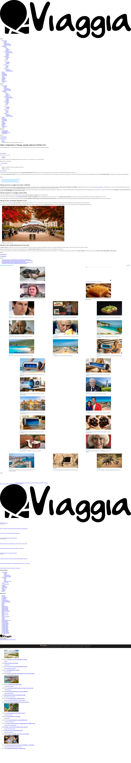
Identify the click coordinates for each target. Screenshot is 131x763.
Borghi (5, 42)
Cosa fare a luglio (5, 628)
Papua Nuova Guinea (9, 116)
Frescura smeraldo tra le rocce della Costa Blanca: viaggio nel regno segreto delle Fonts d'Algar (17, 262)
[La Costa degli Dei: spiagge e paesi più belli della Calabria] (66, 718)
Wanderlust (4, 78)
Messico (7, 54)
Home (3, 140)
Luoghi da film (4, 75)
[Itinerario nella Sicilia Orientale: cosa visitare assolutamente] (66, 689)
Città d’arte (4, 599)
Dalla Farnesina (4, 133)
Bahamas (7, 55)
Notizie (3, 583)
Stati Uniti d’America (9, 52)
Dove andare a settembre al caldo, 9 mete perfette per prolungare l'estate (13, 261)
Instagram (3, 157)
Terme (3, 618)
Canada (7, 53)
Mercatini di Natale (5, 612)
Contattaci (7, 639)
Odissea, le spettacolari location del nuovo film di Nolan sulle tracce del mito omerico (13, 528)
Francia (7, 48)
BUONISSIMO (85, 645)
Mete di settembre (5, 130)
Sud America (6, 56)
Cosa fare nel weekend (5, 600)
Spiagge (3, 617)
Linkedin (3, 156)
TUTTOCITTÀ (72, 645)
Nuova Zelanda (8, 70)
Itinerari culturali (4, 606)
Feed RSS (11, 639)
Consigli (3, 141)
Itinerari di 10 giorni (5, 610)
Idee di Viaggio (4, 572)
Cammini (5, 41)
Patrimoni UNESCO (5, 614)
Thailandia (8, 62)
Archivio (14, 639)
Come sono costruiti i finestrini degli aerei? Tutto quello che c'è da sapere (11, 548)
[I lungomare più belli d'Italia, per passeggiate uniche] (66, 746)
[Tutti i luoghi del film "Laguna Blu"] (66, 668)
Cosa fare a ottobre (5, 631)
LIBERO (47, 645)
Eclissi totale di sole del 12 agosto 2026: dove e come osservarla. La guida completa (13, 543)
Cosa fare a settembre (5, 630)
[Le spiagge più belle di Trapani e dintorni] (66, 679)
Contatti (3, 82)
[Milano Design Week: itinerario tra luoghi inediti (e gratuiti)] (66, 693)
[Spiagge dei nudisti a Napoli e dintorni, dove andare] (66, 707)
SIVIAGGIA (78, 645)
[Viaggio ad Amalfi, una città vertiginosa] (66, 661)
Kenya (7, 67)
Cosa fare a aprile (5, 625)
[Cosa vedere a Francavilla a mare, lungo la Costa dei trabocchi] (66, 732)
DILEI (75, 645)
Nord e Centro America (8, 51)
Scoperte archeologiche (6, 616)
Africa (5, 64)
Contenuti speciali (3, 639)
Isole (3, 604)
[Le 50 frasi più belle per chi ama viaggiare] (66, 714)
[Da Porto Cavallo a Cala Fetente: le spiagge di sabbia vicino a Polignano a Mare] (66, 721)
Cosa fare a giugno (5, 627)
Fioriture (3, 603)
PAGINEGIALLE (54, 645)
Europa (5, 47)
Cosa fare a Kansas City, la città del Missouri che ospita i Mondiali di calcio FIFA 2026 (16, 259)
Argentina (7, 57)
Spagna (7, 50)
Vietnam (7, 63)
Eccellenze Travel (5, 131)
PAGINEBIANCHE (68, 645)
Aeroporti (3, 596)
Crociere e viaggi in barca (6, 601)
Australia (7, 69)
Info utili (3, 72)
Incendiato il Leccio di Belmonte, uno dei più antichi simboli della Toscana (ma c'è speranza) (15, 563)
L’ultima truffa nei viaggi (6, 132)
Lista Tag (3, 595)
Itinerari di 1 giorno (5, 607)
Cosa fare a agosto (5, 629)
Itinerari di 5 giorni (5, 609)
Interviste (3, 79)
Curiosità (3, 77)
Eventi (3, 602)
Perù (7, 104)
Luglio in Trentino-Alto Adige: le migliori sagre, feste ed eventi (10, 568)
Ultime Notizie (6, 584)
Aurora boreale (4, 597)
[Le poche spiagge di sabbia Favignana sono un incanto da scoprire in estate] (66, 686)
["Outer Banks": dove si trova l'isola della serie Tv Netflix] (66, 654)
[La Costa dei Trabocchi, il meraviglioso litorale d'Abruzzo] (66, 664)
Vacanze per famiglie (7, 44)
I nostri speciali (4, 81)
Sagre (3, 615)
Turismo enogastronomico (6, 620)
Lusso (3, 76)
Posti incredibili (4, 74)
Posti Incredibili (4, 586)
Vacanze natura (6, 43)
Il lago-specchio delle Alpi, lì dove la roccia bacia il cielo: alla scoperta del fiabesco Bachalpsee (17, 260)
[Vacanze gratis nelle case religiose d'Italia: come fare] (66, 728)
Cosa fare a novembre (5, 632)
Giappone (7, 61)
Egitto (7, 66)
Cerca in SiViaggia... (3, 638)
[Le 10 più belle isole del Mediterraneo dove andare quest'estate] (66, 700)
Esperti (3, 80)
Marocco (7, 65)
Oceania (5, 68)
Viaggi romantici (4, 622)
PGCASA (64, 645)
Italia (7, 93)
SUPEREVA (89, 645)
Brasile (7, 58)
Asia (5, 60)
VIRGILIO (50, 645)
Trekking (3, 619)
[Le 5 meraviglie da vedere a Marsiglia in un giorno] (66, 696)
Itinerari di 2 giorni (5, 608)
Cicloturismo (4, 598)
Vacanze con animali (7, 45)
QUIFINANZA (81, 645)
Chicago (1, 170)
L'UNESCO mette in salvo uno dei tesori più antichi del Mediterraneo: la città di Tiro (13, 558)
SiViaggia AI (4, 73)
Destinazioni (4, 46)
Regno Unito (8, 49)
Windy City (5, 170)
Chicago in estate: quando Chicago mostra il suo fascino (11, 181)
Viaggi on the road (5, 621)
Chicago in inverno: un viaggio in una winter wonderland (11, 179)
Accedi (1, 38)
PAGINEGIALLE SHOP (59, 645)
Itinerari (3, 605)
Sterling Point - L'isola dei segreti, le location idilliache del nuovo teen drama (14, 263)
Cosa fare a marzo (5, 624)
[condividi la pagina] (1, 165)
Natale (3, 613)
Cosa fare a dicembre (5, 633)
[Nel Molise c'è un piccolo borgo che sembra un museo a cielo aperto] (66, 725)
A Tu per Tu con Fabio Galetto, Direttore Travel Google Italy (10, 533)
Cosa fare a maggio (5, 626)
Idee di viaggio (4, 40)
